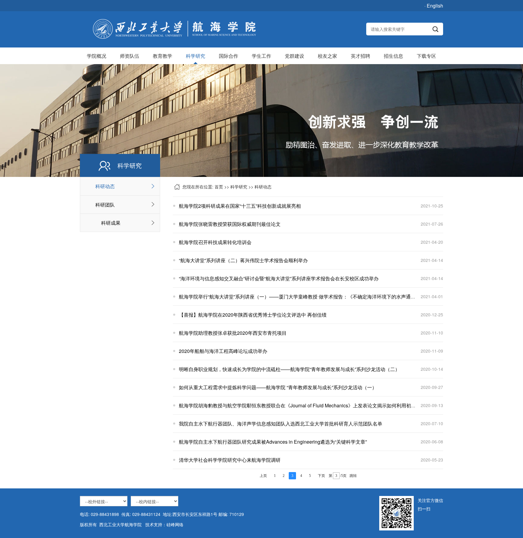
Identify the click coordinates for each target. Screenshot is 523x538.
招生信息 (393, 55)
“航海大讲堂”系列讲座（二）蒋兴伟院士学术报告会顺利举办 (243, 260)
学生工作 (261, 55)
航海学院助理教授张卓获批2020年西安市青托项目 (233, 332)
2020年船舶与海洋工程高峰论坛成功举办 (223, 350)
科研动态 (105, 186)
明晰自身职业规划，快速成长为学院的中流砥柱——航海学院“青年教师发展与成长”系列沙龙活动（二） (289, 369)
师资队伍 (129, 55)
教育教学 (162, 55)
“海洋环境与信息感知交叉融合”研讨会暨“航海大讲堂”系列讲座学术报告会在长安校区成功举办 (279, 278)
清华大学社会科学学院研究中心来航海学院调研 (230, 459)
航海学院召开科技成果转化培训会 (215, 242)
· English (433, 5)
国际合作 (228, 55)
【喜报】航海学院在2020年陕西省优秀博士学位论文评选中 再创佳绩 (253, 314)
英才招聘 (360, 55)
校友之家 (327, 55)
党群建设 (294, 55)
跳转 (353, 476)
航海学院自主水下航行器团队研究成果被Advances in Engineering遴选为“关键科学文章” (273, 441)
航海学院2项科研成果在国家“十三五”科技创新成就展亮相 (240, 205)
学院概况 (96, 55)
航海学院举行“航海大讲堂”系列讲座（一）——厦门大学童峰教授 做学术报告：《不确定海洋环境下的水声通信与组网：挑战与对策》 (321, 296)
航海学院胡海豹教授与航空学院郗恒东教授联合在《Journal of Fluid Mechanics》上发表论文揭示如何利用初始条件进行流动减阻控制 (321, 405)
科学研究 (195, 55)
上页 (263, 476)
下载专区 (426, 55)
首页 (219, 187)
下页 (321, 476)
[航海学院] (174, 29)
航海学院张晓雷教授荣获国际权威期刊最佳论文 (230, 223)
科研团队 (105, 204)
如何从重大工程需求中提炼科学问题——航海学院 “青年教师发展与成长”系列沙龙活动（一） (278, 387)
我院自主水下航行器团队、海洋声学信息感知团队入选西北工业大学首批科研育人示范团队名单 (280, 423)
